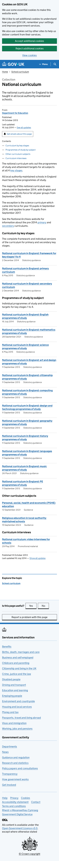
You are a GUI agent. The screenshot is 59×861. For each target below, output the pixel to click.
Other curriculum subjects (17, 154)
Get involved (9, 784)
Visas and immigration (14, 723)
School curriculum (20, 71)
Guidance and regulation (16, 757)
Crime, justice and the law (16, 673)
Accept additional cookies (29, 41)
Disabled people (11, 679)
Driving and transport (14, 684)
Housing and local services (17, 706)
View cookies (29, 55)
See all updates (24, 127)
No (45, 605)
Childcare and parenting (15, 663)
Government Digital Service (17, 814)
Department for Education (15, 113)
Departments (9, 746)
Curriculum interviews (15, 158)
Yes (32, 605)
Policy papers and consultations (20, 768)
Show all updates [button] (38, 558)
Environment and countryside (18, 701)
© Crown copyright (29, 853)
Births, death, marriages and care (21, 652)
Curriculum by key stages (17, 145)
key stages (16, 170)
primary (42, 222)
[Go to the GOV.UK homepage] (13, 64)
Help (5, 797)
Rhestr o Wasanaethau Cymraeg (20, 810)
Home (5, 71)
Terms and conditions (14, 806)
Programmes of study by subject (20, 149)
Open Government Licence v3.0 (19, 828)
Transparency (9, 773)
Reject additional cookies (30, 48)
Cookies (25, 797)
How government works (15, 779)
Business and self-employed (17, 657)
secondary (8, 225)
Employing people (12, 695)
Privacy (14, 797)
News (5, 752)
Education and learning (15, 690)
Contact (35, 802)
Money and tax (10, 712)
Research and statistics (15, 762)
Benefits (6, 646)
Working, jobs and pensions (17, 728)
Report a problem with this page (29, 617)
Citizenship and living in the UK (19, 668)
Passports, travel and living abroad (21, 717)
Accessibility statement (15, 802)
